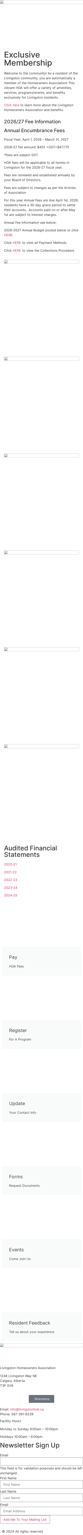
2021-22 (10, 872)
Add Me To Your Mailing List (25, 1519)
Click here (11, 105)
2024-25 (10, 895)
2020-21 (10, 864)
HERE (17, 243)
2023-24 (10, 888)
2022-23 (10, 880)
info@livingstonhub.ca (27, 1409)
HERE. (8, 235)
